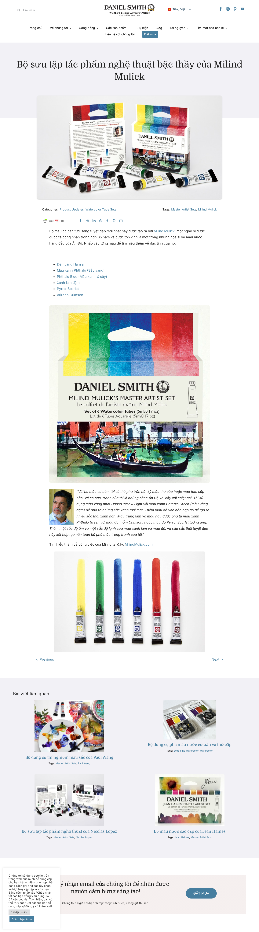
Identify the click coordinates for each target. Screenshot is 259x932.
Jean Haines (182, 837)
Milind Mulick (207, 209)
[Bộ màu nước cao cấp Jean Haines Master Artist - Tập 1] (189, 776)
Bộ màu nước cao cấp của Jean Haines (190, 831)
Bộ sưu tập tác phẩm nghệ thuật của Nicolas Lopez (69, 831)
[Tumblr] (107, 221)
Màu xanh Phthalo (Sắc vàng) (81, 270)
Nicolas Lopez (84, 837)
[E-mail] (121, 221)
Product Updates (72, 209)
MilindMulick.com (139, 544)
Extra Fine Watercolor (186, 750)
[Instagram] (228, 9)
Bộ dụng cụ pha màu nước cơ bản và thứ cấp (190, 744)
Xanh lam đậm (68, 283)
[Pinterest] (235, 9)
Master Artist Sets (183, 209)
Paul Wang (84, 763)
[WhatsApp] (100, 221)
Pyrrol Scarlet (68, 289)
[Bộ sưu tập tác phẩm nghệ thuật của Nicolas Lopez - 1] (69, 776)
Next (215, 659)
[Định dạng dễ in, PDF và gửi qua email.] (54, 221)
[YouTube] (242, 9)
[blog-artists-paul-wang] (69, 702)
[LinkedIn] (94, 221)
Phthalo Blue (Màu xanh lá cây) (82, 277)
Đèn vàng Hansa (70, 264)
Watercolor (206, 750)
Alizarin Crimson (70, 295)
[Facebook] (220, 9)
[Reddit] (87, 221)
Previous (47, 659)
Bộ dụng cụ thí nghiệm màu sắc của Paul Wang (69, 757)
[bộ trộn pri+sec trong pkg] (189, 702)
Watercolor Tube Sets (101, 209)
